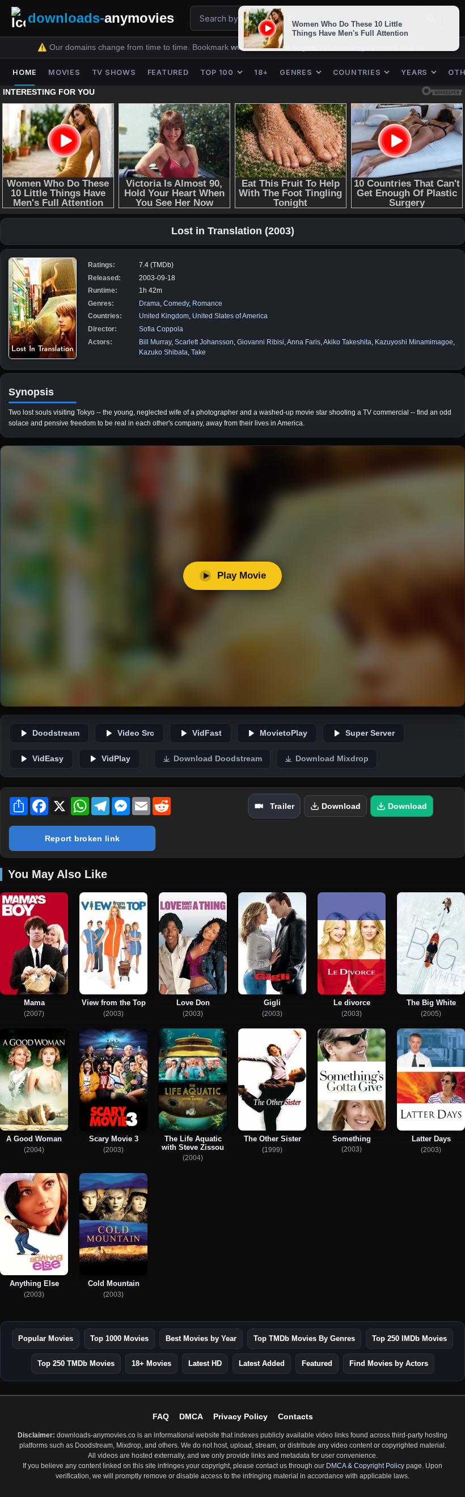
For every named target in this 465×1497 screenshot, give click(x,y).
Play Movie (241, 575)
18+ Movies (151, 1363)
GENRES (296, 72)
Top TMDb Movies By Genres (304, 1338)
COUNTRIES (357, 72)
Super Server (370, 733)
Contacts (295, 1416)
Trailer (282, 806)
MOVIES (64, 72)
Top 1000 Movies (119, 1338)
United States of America (230, 316)
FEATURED (168, 72)
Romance (207, 303)
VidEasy (48, 758)
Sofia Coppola (161, 329)
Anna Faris (303, 342)
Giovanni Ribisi (260, 342)
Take (198, 352)
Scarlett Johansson (204, 342)
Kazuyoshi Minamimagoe (414, 342)
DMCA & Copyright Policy (365, 1466)
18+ (261, 72)
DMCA (191, 1416)
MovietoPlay (283, 733)
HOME (24, 72)
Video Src (135, 733)
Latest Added (262, 1363)
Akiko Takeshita (347, 342)
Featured (317, 1363)
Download (341, 806)
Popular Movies (45, 1338)
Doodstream (55, 733)
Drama (149, 303)
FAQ (161, 1416)
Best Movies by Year (201, 1338)
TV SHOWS (114, 72)
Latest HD (205, 1363)
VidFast (207, 733)
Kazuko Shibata (163, 352)
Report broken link (82, 838)
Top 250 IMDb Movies (409, 1338)
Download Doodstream (218, 758)
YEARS (414, 72)
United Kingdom (164, 316)
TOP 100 (217, 72)
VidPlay (116, 758)
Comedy (176, 303)
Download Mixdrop (332, 758)
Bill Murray (155, 342)
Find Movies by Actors (388, 1363)
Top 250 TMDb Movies (76, 1363)
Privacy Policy (240, 1416)
